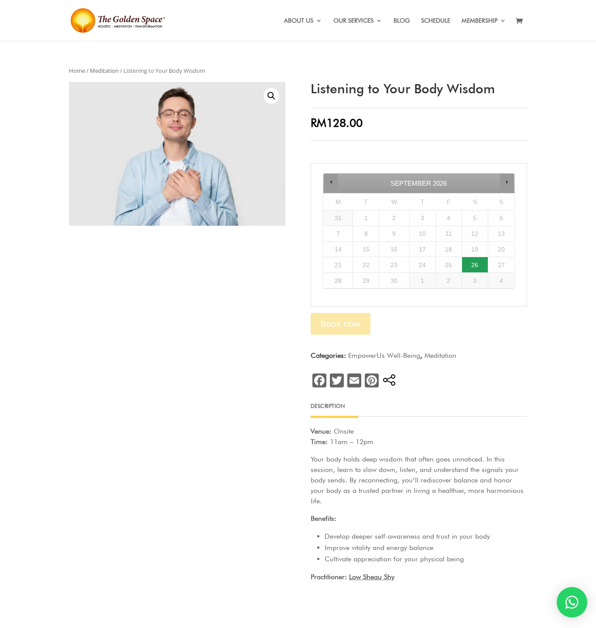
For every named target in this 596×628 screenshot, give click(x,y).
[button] (572, 602)
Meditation (104, 71)
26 (474, 264)
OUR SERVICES (353, 20)
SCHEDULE (435, 20)
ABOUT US (298, 20)
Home (77, 71)
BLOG (402, 20)
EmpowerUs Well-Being (384, 355)
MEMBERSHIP (479, 20)
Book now (340, 323)
